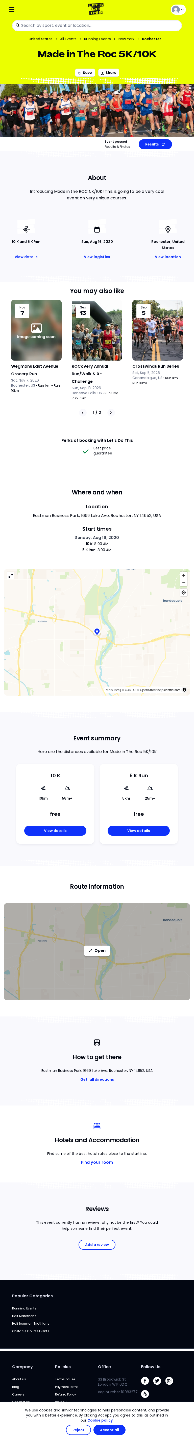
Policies (63, 1367)
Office (104, 1367)
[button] (97, 632)
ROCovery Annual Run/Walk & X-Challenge (90, 373)
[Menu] (37, 9)
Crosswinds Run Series (155, 366)
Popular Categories (32, 1296)
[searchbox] (97, 25)
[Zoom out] (183, 582)
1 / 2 (97, 412)
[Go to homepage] (97, 9)
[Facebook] (147, 1386)
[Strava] (147, 1399)
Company (22, 1367)
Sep (83, 307)
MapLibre (112, 690)
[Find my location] (183, 592)
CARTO (130, 690)
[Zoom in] (183, 575)
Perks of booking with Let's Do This (97, 440)
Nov (22, 307)
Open (100, 950)
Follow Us (150, 1367)
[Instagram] (171, 1386)
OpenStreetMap (151, 690)
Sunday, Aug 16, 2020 (97, 537)
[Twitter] (159, 1386)
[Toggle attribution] (184, 690)
